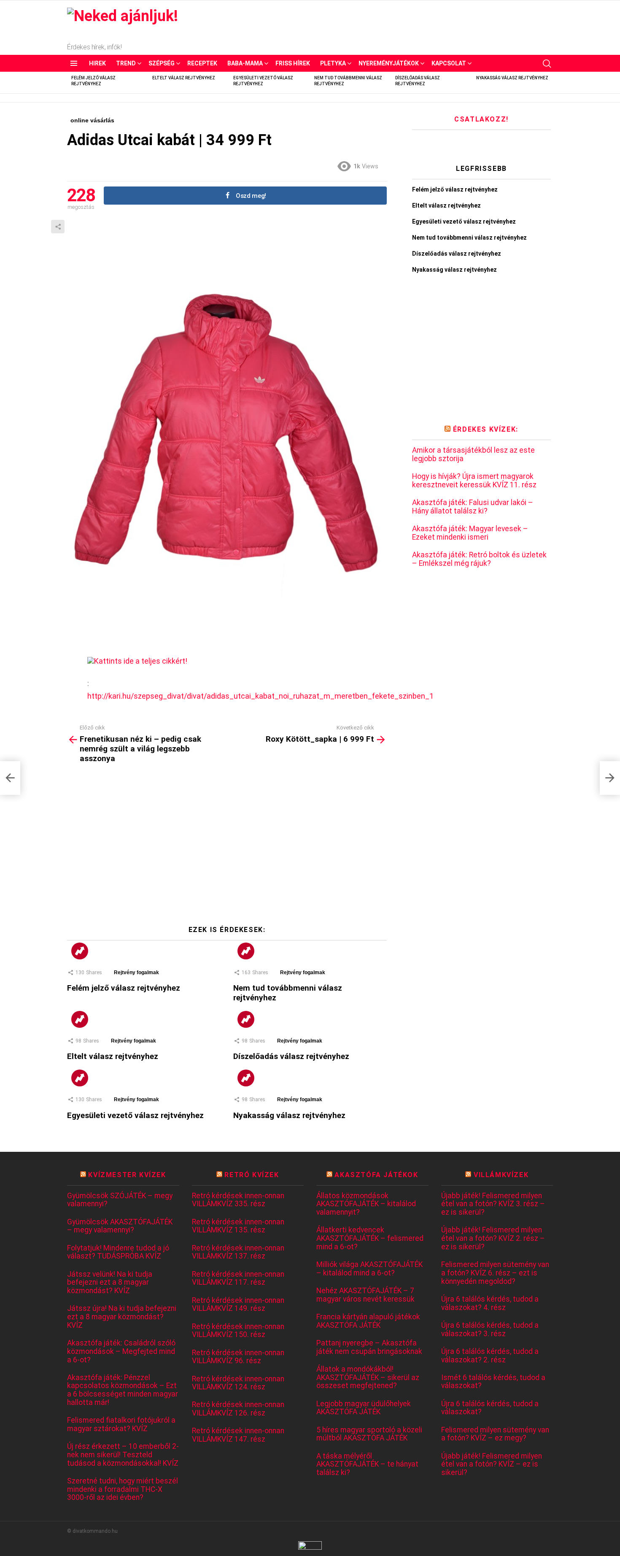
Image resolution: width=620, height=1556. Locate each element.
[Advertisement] (227, 848)
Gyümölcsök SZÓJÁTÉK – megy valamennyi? (120, 1200)
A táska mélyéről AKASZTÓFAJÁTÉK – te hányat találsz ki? (367, 1464)
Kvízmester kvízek (127, 1175)
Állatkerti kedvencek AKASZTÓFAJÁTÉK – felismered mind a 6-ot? (369, 1238)
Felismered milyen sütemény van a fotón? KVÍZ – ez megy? (495, 1434)
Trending (79, 951)
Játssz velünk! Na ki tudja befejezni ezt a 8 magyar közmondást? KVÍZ (109, 1282)
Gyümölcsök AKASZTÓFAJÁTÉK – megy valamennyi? (120, 1226)
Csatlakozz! (481, 119)
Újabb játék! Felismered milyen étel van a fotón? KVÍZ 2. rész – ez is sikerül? (493, 1238)
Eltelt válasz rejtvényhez (183, 78)
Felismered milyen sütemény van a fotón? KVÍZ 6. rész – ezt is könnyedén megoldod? (495, 1273)
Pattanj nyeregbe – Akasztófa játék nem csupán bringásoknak (369, 1347)
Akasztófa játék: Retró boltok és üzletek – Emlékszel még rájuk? (479, 559)
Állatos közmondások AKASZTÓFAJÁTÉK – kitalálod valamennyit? (366, 1204)
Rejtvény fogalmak (136, 972)
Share (58, 226)
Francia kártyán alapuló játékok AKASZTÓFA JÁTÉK (368, 1321)
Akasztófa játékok (376, 1175)
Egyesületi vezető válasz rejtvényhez (135, 1115)
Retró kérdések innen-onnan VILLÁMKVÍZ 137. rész (238, 1252)
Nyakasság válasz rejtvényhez (512, 78)
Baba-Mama (245, 63)
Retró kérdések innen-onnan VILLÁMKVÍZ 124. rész (238, 1383)
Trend (126, 63)
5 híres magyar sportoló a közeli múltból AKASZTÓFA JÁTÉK (369, 1434)
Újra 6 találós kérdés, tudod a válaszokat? (490, 1408)
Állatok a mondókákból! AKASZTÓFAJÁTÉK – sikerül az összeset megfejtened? (367, 1377)
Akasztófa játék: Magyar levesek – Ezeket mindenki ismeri (470, 533)
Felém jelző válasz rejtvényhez (123, 988)
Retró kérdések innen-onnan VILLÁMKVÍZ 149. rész (238, 1305)
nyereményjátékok (389, 63)
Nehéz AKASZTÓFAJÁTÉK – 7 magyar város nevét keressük (365, 1295)
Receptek (202, 63)
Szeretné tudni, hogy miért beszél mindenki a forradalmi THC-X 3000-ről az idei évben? (122, 1489)
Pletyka (333, 63)
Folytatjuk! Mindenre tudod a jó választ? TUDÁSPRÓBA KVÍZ (118, 1252)
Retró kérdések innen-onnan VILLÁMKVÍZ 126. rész (238, 1409)
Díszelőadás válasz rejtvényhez (291, 1056)
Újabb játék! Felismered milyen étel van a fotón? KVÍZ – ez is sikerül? (491, 1464)
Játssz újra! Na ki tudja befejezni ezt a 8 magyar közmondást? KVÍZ (121, 1317)
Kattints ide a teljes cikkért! (140, 660)
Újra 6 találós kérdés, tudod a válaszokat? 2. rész (490, 1356)
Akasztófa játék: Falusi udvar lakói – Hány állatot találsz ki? (472, 507)
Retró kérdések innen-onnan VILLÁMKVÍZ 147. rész (238, 1435)
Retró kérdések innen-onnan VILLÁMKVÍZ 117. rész (238, 1278)
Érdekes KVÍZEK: (485, 429)
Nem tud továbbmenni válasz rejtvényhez (469, 237)
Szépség (161, 63)
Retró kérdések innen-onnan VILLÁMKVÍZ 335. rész (238, 1200)
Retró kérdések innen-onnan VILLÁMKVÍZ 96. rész (238, 1357)
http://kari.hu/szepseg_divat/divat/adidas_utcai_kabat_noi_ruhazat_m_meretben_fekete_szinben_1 (260, 696)
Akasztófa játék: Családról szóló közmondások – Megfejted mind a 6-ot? (121, 1351)
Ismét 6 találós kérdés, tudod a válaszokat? (493, 1382)
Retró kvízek (251, 1175)
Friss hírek (292, 63)
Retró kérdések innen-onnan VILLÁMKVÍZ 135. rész (238, 1226)
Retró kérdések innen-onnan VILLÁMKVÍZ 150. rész (238, 1331)
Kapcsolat (448, 63)
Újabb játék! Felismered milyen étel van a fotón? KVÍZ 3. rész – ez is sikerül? (493, 1204)
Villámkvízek (501, 1175)
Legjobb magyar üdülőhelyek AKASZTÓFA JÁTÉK (363, 1408)
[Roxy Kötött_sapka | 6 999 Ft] (610, 778)
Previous (71, 82)
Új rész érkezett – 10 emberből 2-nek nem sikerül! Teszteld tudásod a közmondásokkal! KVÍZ (123, 1455)
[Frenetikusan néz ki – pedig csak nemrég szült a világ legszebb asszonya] (10, 778)
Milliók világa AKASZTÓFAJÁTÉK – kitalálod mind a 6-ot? (369, 1269)
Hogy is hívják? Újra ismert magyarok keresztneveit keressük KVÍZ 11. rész (474, 481)
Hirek (97, 63)
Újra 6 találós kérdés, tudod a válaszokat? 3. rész (490, 1329)
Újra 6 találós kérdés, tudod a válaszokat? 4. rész (490, 1303)
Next (549, 82)
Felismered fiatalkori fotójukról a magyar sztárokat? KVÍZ (121, 1424)
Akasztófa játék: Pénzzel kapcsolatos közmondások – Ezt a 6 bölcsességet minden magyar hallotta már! (122, 1390)
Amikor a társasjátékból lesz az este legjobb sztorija (473, 454)
